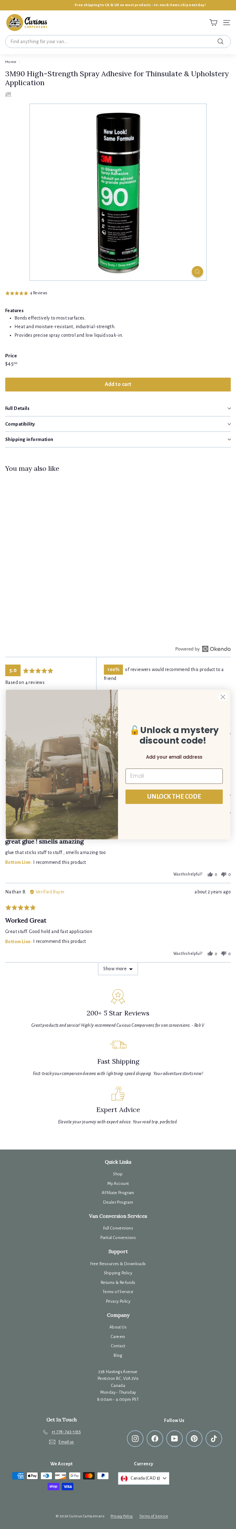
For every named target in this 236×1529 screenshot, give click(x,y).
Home (11, 62)
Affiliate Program (118, 1192)
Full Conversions (118, 1228)
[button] (26, 292)
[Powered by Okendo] (203, 649)
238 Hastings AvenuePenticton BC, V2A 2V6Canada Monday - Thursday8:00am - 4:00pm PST (118, 1385)
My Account (118, 1183)
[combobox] (118, 41)
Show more (115, 968)
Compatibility (20, 424)
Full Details (17, 408)
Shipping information (29, 439)
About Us (118, 1327)
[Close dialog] (223, 697)
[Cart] (213, 23)
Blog (118, 1355)
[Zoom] (197, 271)
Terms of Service (118, 1291)
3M (8, 93)
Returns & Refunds (118, 1282)
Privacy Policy (118, 1301)
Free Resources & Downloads (118, 1263)
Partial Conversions (118, 1237)
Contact (118, 1346)
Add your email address (174, 757)
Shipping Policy (118, 1273)
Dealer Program (118, 1202)
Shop (118, 1174)
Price (11, 355)
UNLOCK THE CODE (174, 796)
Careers (118, 1336)
